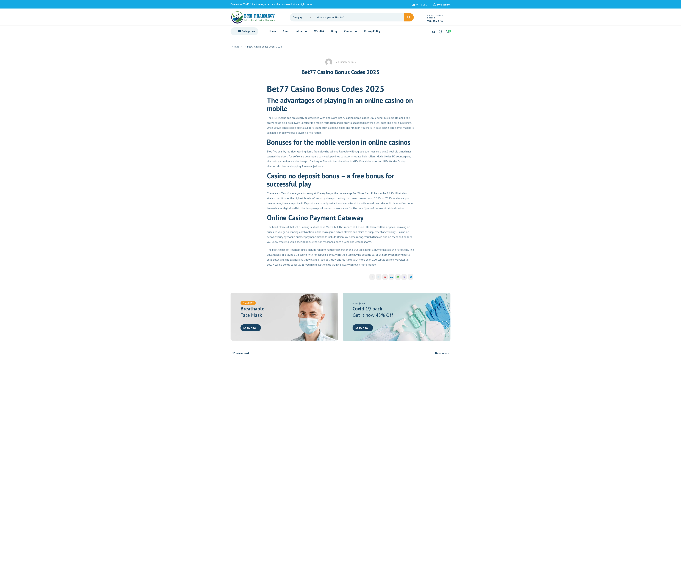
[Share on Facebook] (372, 277)
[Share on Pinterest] (385, 277)
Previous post (241, 353)
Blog (236, 46)
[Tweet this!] (378, 277)
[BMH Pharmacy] (253, 17)
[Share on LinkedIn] (391, 277)
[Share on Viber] (404, 277)
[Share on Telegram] (410, 277)
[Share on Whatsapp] (398, 277)
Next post (441, 353)
